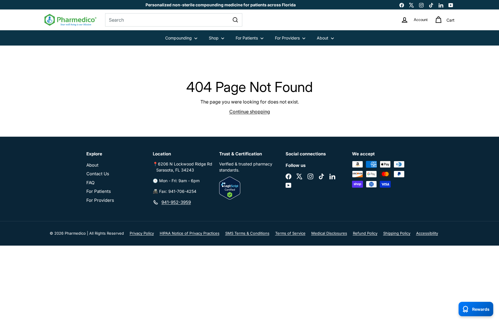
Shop (214, 37)
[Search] (235, 20)
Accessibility (427, 233)
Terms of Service (290, 233)
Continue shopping (249, 111)
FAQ (90, 182)
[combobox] (173, 20)
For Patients (247, 37)
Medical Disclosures (329, 233)
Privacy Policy (142, 233)
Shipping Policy (396, 233)
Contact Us (97, 173)
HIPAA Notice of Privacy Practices (189, 233)
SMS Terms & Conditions (247, 233)
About (323, 37)
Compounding (179, 37)
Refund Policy (365, 233)
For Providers (288, 37)
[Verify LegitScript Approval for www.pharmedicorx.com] (249, 188)
